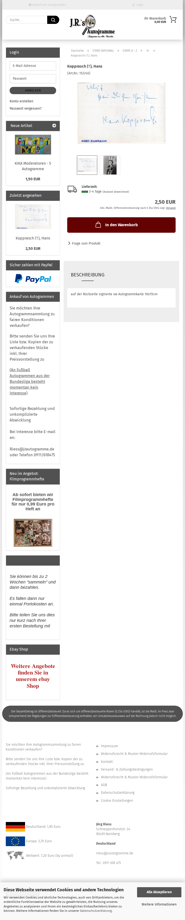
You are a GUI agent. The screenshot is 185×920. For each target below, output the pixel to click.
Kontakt (107, 762)
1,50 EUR (33, 179)
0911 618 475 (112, 863)
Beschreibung (88, 275)
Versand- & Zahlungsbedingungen (127, 769)
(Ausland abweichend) (116, 191)
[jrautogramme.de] (92, 26)
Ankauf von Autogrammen (49, 5)
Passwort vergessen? (25, 108)
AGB (104, 785)
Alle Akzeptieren (159, 892)
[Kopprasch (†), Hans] (121, 112)
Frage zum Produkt (86, 243)
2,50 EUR (33, 248)
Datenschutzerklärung (96, 911)
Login (139, 5)
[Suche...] (53, 20)
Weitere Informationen (159, 904)
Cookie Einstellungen (117, 801)
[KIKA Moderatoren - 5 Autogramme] (33, 145)
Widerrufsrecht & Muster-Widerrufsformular (134, 754)
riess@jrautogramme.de (114, 853)
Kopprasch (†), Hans (33, 238)
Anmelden (33, 90)
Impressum (109, 746)
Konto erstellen (21, 101)
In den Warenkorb (121, 224)
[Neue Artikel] (54, 126)
